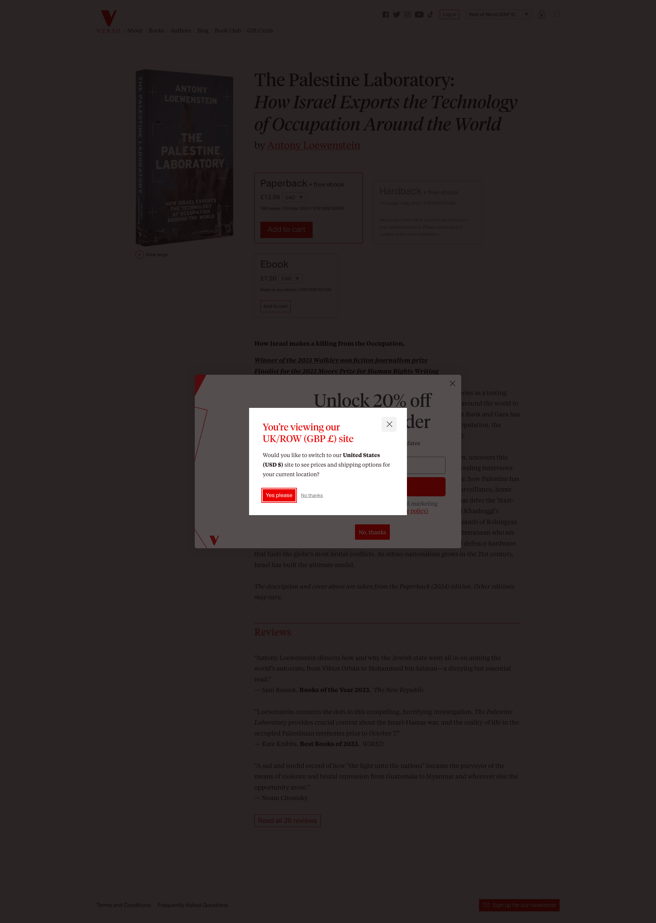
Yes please (279, 495)
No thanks (312, 495)
